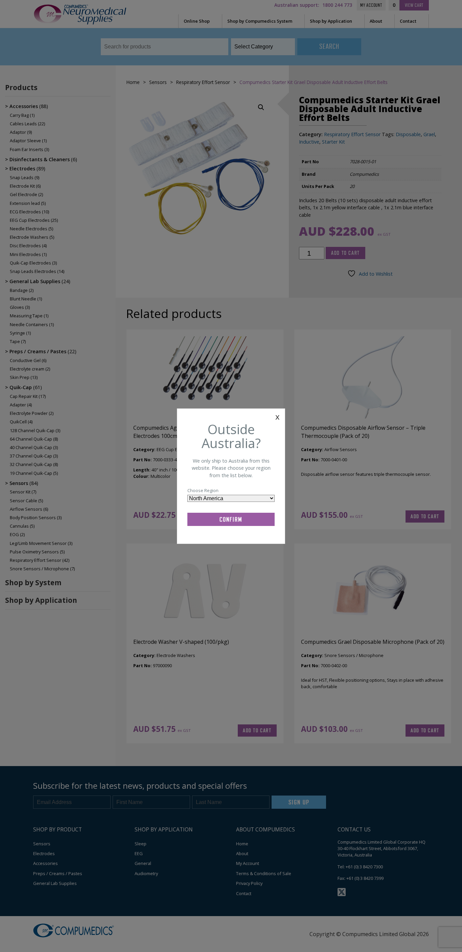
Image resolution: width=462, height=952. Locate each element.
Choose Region (202, 490)
